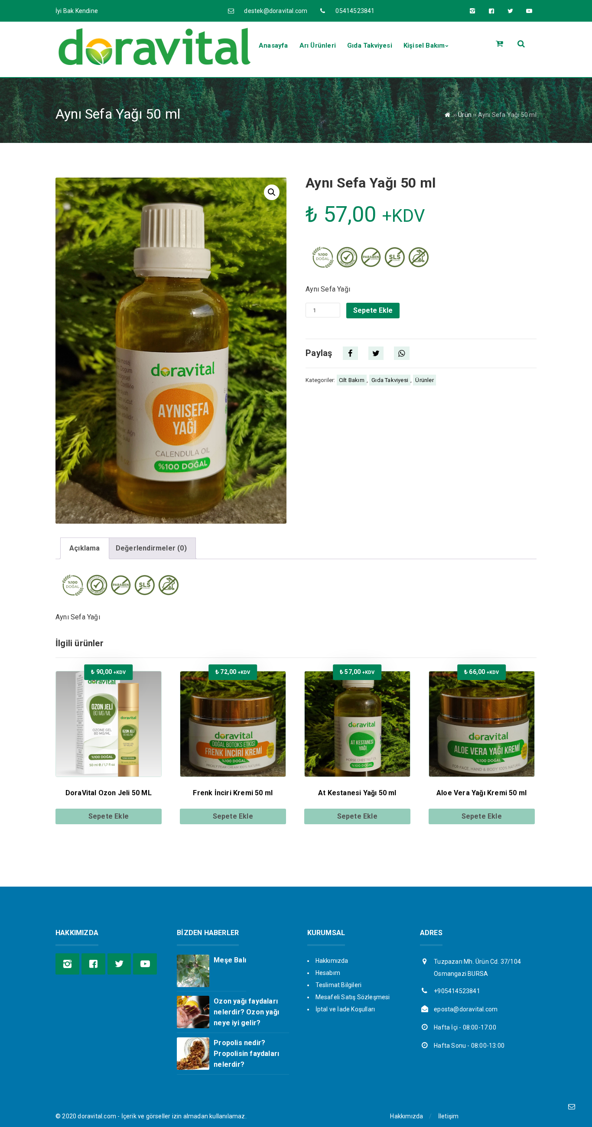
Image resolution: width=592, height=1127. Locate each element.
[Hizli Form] (571, 1106)
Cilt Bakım (351, 380)
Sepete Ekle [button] (108, 816)
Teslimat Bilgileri (339, 984)
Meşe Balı (230, 960)
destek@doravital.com (275, 10)
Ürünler (424, 380)
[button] (272, 192)
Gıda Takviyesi (389, 380)
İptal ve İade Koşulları (345, 1009)
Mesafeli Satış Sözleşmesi (353, 997)
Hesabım (328, 972)
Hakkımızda (332, 960)
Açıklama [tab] (84, 548)
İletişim (448, 1116)
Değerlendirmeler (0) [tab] (151, 548)
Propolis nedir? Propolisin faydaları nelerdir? (246, 1054)
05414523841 (354, 10)
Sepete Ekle (373, 310)
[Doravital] (154, 65)
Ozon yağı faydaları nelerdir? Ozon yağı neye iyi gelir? (246, 1012)
